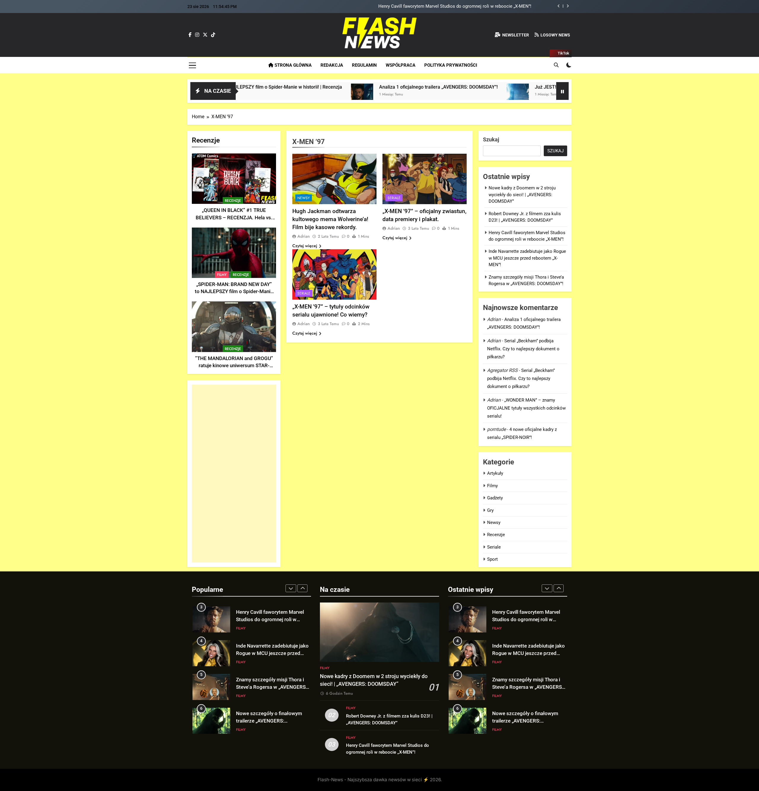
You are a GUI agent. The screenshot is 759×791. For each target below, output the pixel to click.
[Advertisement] (234, 474)
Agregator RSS (502, 370)
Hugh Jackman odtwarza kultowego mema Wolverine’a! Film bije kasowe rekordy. (330, 219)
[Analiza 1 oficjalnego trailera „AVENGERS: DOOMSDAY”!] (296, 95)
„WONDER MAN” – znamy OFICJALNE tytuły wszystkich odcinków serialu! (526, 408)
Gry (490, 510)
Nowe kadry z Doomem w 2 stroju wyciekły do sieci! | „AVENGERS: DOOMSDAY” (522, 194)
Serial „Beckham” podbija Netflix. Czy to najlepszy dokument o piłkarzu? (523, 348)
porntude (496, 429)
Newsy (303, 198)
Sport (492, 559)
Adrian (303, 236)
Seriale (394, 198)
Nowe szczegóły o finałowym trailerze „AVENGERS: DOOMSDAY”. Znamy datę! (269, 701)
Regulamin (364, 65)
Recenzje (233, 200)
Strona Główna (292, 65)
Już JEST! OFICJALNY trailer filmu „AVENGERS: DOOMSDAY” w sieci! (542, 87)
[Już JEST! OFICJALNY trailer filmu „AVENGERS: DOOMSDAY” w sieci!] (452, 95)
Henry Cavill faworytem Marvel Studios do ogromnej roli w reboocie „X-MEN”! (526, 619)
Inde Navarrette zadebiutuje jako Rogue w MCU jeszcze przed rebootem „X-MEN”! (451, 9)
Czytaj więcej (304, 246)
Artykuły (495, 473)
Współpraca (400, 65)
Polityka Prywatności (450, 65)
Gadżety (495, 498)
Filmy (222, 274)
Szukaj (491, 139)
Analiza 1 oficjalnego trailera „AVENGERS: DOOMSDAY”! (372, 87)
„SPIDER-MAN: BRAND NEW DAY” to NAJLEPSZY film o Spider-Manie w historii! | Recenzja (234, 292)
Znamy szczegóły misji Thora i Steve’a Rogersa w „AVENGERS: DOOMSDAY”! (271, 667)
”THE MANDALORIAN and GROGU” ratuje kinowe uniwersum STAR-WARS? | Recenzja (234, 366)
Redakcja (331, 65)
